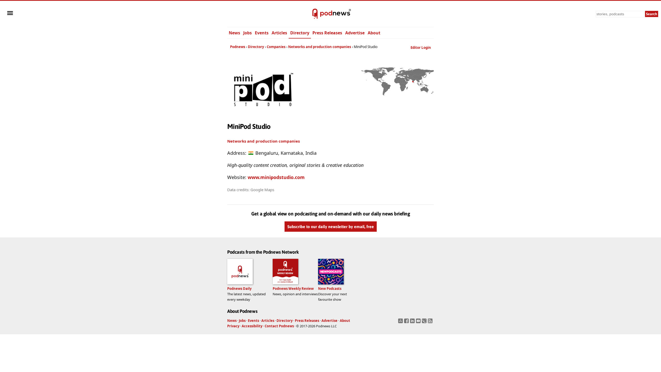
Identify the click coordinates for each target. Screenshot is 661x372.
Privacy (233, 326)
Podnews (237, 46)
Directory (299, 33)
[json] (425, 322)
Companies (276, 46)
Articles (279, 33)
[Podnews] (315, 13)
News (234, 33)
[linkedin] (413, 322)
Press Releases (327, 33)
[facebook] (407, 322)
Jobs (247, 33)
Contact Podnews (279, 326)
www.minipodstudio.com (276, 177)
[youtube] (419, 322)
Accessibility (252, 326)
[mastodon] (401, 322)
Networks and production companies (319, 46)
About (374, 33)
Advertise (355, 33)
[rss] (431, 322)
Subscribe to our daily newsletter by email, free (330, 226)
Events (262, 33)
